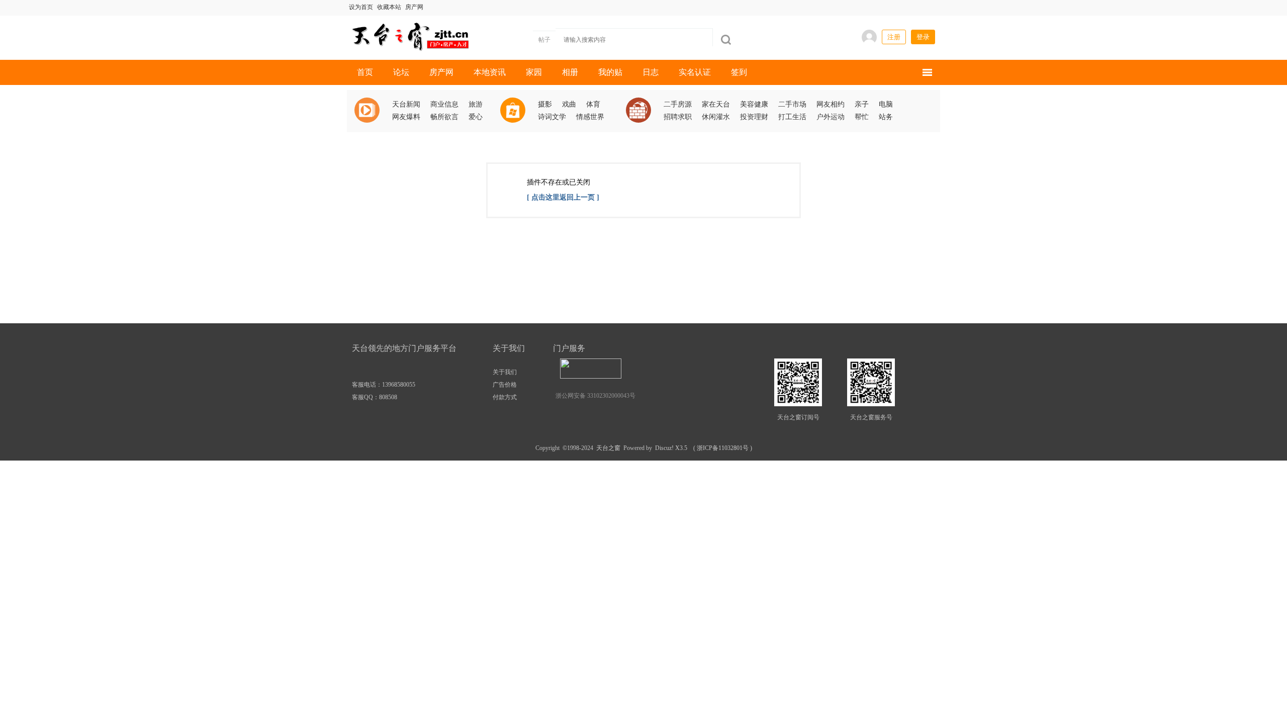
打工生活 (792, 117)
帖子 (544, 39)
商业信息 (444, 104)
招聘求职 (678, 117)
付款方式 (505, 397)
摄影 (545, 104)
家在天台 (716, 104)
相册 (570, 72)
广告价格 (505, 384)
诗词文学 (552, 117)
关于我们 (505, 372)
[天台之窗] (408, 35)
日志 (650, 72)
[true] (726, 40)
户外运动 (830, 117)
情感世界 (590, 117)
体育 (593, 104)
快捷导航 (927, 72)
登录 (923, 37)
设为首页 (361, 7)
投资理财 (754, 117)
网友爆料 (406, 117)
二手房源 (678, 104)
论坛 (401, 72)
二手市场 (792, 104)
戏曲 (569, 104)
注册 (893, 37)
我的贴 (610, 72)
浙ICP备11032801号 (723, 447)
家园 (534, 72)
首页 (365, 72)
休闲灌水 (716, 117)
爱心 (476, 117)
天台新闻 (406, 104)
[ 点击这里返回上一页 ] (563, 197)
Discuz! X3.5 (669, 447)
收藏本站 (389, 7)
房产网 (414, 7)
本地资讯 (490, 72)
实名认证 (695, 72)
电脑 (886, 104)
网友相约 (830, 104)
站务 (886, 117)
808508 (388, 397)
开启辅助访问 (799, 7)
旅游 (476, 104)
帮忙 (862, 117)
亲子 (862, 104)
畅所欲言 (444, 117)
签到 (739, 72)
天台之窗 (608, 447)
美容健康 (754, 104)
